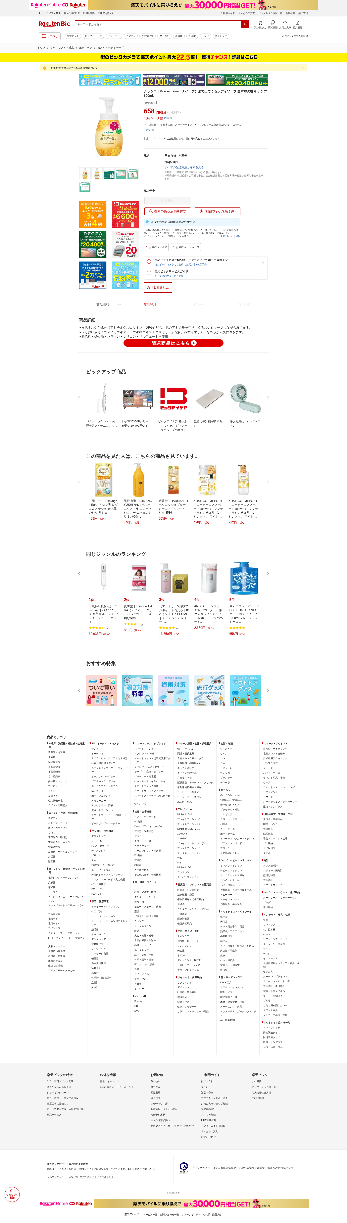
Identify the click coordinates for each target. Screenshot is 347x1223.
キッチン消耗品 (185, 768)
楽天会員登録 (301, 36)
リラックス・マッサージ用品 (193, 1011)
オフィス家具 (270, 1010)
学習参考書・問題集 (145, 940)
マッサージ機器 (99, 953)
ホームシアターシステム (104, 786)
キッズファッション (231, 865)
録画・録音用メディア (103, 763)
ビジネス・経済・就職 (146, 916)
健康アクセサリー (187, 1006)
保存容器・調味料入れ (189, 763)
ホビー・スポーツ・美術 (147, 906)
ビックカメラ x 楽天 (50, 13)
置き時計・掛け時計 (274, 986)
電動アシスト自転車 (274, 753)
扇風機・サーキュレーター (62, 851)
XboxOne (182, 833)
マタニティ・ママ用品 (232, 875)
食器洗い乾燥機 (56, 951)
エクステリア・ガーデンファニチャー (238, 1013)
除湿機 (51, 861)
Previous (75, 80)
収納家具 (268, 971)
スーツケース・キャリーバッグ (280, 897)
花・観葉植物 (227, 1020)
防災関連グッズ (228, 997)
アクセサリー (141, 845)
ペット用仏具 (227, 960)
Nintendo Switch (186, 814)
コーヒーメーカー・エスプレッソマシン (66, 899)
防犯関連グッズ (271, 1032)
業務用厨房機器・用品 (189, 787)
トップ (41, 47)
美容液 (181, 950)
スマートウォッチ (273, 885)
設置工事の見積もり (58, 1103)
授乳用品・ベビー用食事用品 (236, 889)
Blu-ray (138, 1001)
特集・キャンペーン (111, 1081)
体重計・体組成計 (101, 977)
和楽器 (138, 865)
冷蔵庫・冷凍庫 (56, 752)
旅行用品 (268, 907)
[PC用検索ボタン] (245, 24)
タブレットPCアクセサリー (149, 766)
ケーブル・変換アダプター (148, 771)
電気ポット (54, 918)
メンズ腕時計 (270, 865)
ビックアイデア (93, 36)
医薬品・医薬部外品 (188, 889)
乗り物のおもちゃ (230, 804)
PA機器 (138, 821)
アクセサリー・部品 (102, 805)
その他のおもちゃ (230, 853)
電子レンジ (221, 36)
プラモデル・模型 (230, 809)
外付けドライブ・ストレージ (107, 874)
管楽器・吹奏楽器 (144, 831)
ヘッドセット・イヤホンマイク (151, 781)
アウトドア (269, 797)
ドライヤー (114, 36)
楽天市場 (303, 13)
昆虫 (222, 955)
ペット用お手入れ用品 (232, 926)
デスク (266, 953)
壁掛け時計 (269, 875)
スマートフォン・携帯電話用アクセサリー (152, 760)
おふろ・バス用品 (230, 880)
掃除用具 (268, 829)
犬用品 (224, 921)
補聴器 (95, 958)
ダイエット (183, 987)
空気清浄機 (148, 36)
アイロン (53, 786)
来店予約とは (227, 236)
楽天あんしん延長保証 (59, 1087)
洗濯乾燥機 (54, 762)
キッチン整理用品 (187, 772)
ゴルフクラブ (270, 763)
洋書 (136, 969)
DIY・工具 (226, 982)
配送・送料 (207, 1081)
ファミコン (183, 872)
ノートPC (96, 841)
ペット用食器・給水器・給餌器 (237, 945)
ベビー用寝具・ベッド (232, 885)
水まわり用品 (184, 801)
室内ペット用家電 (230, 965)
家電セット (73, 36)
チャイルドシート (230, 899)
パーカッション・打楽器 (147, 850)
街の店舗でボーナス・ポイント (117, 1087)
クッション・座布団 (274, 944)
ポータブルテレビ (101, 795)
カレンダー (140, 921)
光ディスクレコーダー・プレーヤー (109, 770)
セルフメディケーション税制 (62, 1177)
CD (136, 1006)
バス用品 (268, 843)
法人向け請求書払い (161, 1120)
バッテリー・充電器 (145, 776)
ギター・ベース (142, 841)
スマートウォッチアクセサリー (151, 791)
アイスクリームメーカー (61, 970)
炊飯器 (51, 882)
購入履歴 (155, 1098)
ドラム (138, 836)
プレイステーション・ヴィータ (194, 843)
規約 (238, 236)
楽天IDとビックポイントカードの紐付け (172, 1125)
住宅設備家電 (55, 800)
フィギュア (226, 814)
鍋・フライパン (185, 748)
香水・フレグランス (188, 970)
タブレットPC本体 (144, 753)
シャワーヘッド (99, 948)
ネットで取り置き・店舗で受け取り (66, 1109)
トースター (54, 892)
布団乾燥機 (54, 771)
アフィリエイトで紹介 (213, 1125)
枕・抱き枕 (269, 929)
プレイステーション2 (188, 853)
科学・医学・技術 (144, 959)
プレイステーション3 (188, 848)
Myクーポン (157, 1103)
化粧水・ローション (188, 941)
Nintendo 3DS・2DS (188, 829)
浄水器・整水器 (56, 956)
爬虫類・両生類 (228, 950)
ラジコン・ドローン (231, 819)
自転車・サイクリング (275, 748)
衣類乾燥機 (54, 766)
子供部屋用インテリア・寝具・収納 (281, 965)
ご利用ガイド (227, 13)
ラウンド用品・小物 (274, 777)
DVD (137, 1010)
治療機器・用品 (185, 894)
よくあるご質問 (246, 13)
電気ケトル (54, 923)
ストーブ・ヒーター (59, 822)
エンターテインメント (146, 897)
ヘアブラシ (97, 911)
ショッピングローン (58, 1092)
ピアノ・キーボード (145, 816)
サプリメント (184, 982)
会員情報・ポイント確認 (164, 1109)
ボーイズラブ (141, 950)
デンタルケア (98, 939)
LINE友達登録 (208, 1120)
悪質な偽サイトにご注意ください (98, 1177)
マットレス (269, 924)
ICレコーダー (98, 791)
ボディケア (85, 47)
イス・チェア (270, 958)
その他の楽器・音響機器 (147, 874)
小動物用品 (226, 936)
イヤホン (131, 36)
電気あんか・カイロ (59, 842)
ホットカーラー (99, 934)
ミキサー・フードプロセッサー (65, 933)
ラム (222, 763)
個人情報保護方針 (261, 1092)
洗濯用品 (268, 833)
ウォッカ (225, 772)
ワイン (224, 753)
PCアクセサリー (100, 845)
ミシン (51, 791)
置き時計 (268, 880)
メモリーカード (99, 800)
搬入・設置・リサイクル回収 (62, 1098)
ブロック (225, 848)
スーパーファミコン (188, 877)
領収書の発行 (208, 1109)
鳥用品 (224, 941)
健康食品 (182, 997)
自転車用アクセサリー (275, 758)
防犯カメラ (226, 992)
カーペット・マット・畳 (276, 981)
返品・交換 (207, 1092)
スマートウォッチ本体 (146, 786)
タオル (266, 853)
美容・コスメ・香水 (62, 47)
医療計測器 (183, 918)
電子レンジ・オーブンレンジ (64, 877)
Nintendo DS (184, 867)
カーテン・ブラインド (275, 976)
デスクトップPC (100, 836)
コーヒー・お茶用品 (188, 792)
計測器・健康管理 (187, 992)
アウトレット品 (271, 1027)
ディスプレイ (98, 850)
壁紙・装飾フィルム (274, 991)
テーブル (268, 948)
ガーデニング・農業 (231, 1006)
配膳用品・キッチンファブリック (195, 782)
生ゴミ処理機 (55, 965)
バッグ (266, 902)
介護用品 (182, 913)
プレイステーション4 (188, 824)
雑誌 (136, 930)
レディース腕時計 (273, 870)
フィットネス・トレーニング (279, 787)
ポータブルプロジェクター (105, 823)
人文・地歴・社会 (144, 935)
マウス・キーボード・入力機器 (108, 879)
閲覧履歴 (155, 1092)
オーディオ (97, 753)
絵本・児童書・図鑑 (145, 892)
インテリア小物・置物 (275, 1015)
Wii (179, 862)
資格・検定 (140, 979)
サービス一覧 (150, 1214)
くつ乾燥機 (54, 776)
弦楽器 (138, 860)
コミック (139, 887)
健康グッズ (183, 1001)
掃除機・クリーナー (59, 781)
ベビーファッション (231, 870)
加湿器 (51, 856)
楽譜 (136, 911)
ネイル (181, 955)
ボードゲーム (227, 833)
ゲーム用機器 (98, 884)
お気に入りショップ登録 (214, 1103)
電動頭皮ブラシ (99, 944)
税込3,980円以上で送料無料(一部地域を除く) (88, 13)
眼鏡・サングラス (273, 806)
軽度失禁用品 (184, 923)
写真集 (138, 983)
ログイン (287, 36)
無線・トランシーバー (103, 810)
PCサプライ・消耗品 (102, 865)
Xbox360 (182, 838)
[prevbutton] (80, 398)
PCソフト (96, 894)
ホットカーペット (57, 827)
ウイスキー (226, 748)
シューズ (268, 768)
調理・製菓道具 (185, 753)
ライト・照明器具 (57, 805)
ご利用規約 (258, 1098)
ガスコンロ (54, 913)
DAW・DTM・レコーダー (148, 826)
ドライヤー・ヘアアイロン (105, 906)
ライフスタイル (142, 926)
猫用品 (224, 916)
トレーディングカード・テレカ (237, 838)
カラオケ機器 (141, 869)
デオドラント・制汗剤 (189, 960)
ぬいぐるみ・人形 (230, 795)
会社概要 (290, 13)
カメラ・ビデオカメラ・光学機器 (109, 758)
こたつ (51, 832)
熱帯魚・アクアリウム (232, 931)
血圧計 (95, 982)
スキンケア (183, 936)
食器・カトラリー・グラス (191, 758)
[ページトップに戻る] (341, 729)
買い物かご (157, 1081)
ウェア (266, 782)
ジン (222, 758)
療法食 (224, 970)
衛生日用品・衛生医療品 (190, 899)
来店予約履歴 (158, 1114)
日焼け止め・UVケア (188, 965)
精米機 (51, 887)
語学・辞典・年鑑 (144, 954)
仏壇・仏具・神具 (273, 1047)
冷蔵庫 (179, 36)
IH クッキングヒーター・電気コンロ (66, 940)
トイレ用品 (269, 848)
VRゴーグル (140, 804)
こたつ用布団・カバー (275, 1005)
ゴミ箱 (266, 1000)
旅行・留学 (140, 901)
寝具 (265, 920)
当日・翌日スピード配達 (60, 1081)
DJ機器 (138, 855)
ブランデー (226, 777)
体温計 (95, 987)
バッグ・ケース (271, 772)
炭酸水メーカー (56, 946)
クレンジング (184, 945)
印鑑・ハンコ (270, 824)
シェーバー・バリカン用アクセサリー (109, 923)
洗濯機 (192, 36)
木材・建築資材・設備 (232, 1001)
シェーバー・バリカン (103, 916)
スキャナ (96, 860)
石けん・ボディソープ (110, 47)
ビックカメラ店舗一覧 (270, 13)
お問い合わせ (208, 1136)
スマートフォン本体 (145, 748)
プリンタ (96, 855)
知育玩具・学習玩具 (231, 800)
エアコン (164, 36)
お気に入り (157, 1087)
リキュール (226, 768)
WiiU (180, 857)
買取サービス (54, 1114)
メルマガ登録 (208, 1114)
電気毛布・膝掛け (57, 837)
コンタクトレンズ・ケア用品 (193, 909)
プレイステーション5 (188, 819)
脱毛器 (95, 929)
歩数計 (95, 973)
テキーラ (225, 782)
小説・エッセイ (142, 945)
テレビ (205, 36)
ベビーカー (226, 894)
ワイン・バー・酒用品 (189, 797)
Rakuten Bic (54, 24)
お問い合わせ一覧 (169, 1214)
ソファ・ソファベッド (275, 939)
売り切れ (167, 200)
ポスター (139, 988)
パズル (224, 824)
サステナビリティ (191, 1214)
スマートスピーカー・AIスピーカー (109, 817)
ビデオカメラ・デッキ (103, 781)
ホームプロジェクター (103, 776)
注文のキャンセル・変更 (214, 1098)
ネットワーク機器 (101, 869)
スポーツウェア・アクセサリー (280, 801)
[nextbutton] (267, 398)
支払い (204, 1087)
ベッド (266, 934)
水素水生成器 (55, 960)
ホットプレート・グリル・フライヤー (66, 907)
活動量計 (96, 968)
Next (272, 80)
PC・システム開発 (144, 964)
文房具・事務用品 (273, 819)
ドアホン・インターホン (233, 987)
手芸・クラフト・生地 (275, 838)
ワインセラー (55, 928)
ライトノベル (141, 974)
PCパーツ (96, 889)
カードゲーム (227, 829)
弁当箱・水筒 (184, 777)
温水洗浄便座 (98, 963)
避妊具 (181, 904)
